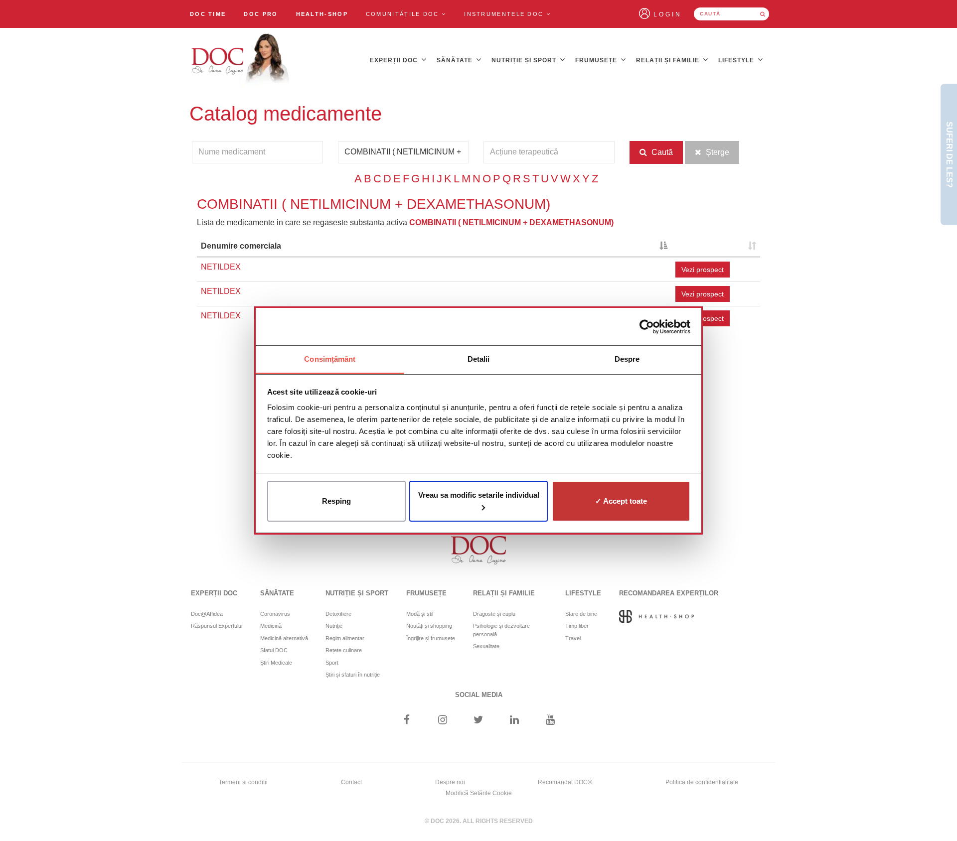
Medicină (271, 626)
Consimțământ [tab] (329, 359)
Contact (351, 782)
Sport (331, 663)
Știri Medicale (276, 663)
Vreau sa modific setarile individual (478, 495)
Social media (478, 695)
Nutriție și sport (524, 60)
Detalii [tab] (479, 359)
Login (667, 14)
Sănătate (456, 60)
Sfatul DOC (274, 650)
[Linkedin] (514, 720)
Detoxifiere (338, 614)
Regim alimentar (344, 638)
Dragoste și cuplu (494, 614)
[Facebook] (406, 720)
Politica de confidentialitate (701, 782)
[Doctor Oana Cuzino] (240, 60)
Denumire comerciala (241, 246)
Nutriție (333, 626)
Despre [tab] (627, 359)
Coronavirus (275, 614)
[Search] (762, 13)
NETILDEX (221, 267)
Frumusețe (597, 60)
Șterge (716, 152)
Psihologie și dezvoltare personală (501, 630)
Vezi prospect (702, 270)
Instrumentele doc (505, 14)
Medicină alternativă (284, 638)
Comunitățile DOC (404, 14)
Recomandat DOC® (565, 782)
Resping (336, 501)
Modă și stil (419, 614)
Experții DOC (395, 60)
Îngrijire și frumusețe (430, 638)
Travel (573, 638)
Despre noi (450, 782)
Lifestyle (737, 60)
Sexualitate (486, 646)
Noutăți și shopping (429, 626)
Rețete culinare (343, 650)
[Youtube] (550, 720)
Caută (661, 152)
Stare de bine (581, 614)
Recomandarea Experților (668, 593)
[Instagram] (442, 720)
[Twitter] (479, 720)
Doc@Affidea (207, 614)
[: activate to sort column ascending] (715, 247)
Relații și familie (668, 60)
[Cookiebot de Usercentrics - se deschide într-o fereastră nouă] (646, 326)
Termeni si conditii (243, 782)
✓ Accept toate (621, 501)
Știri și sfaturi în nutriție (352, 675)
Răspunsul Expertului (216, 626)
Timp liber (577, 626)
